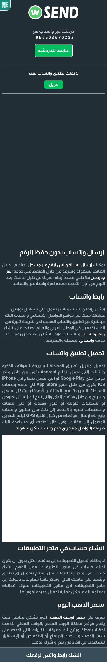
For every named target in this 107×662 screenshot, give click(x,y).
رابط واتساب (93, 334)
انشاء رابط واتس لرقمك (53, 655)
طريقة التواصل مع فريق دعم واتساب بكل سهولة (60, 428)
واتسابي (86, 340)
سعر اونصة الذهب (67, 617)
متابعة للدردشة (54, 50)
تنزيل (53, 84)
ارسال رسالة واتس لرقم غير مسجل (60, 265)
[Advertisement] (53, 160)
